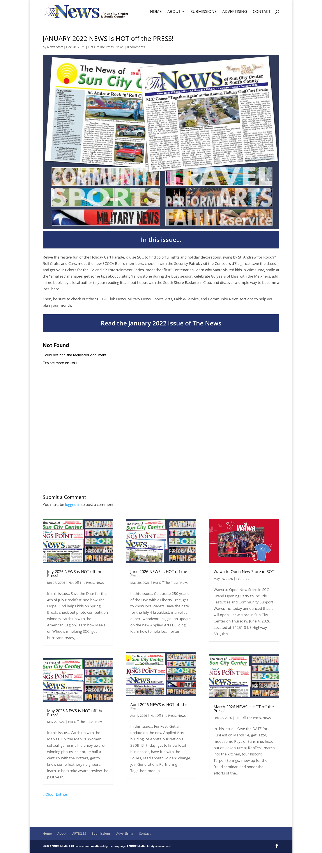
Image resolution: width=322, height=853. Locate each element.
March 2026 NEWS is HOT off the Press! (244, 708)
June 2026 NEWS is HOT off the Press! (158, 573)
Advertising (234, 12)
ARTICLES (79, 833)
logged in (72, 504)
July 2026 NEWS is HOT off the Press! (74, 573)
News (119, 47)
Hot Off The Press (101, 47)
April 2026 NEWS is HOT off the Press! (159, 706)
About (173, 12)
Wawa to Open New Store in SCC (244, 571)
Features (242, 579)
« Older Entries (55, 794)
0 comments (136, 47)
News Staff (55, 47)
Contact (262, 12)
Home (156, 12)
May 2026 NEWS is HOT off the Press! (75, 712)
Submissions (204, 12)
